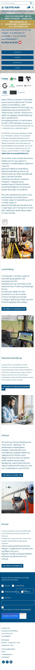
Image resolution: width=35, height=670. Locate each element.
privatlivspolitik (26, 609)
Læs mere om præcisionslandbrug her (15, 387)
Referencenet (17, 62)
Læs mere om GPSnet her (12, 475)
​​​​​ (4, 85)
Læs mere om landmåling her (14, 309)
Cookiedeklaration (6, 654)
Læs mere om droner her (12, 566)
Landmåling (17, 52)
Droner (17, 68)
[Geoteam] (17, 242)
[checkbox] (5, 586)
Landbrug (17, 57)
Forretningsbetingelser (8, 649)
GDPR (3, 651)
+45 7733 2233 (8, 633)
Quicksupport (5, 657)
